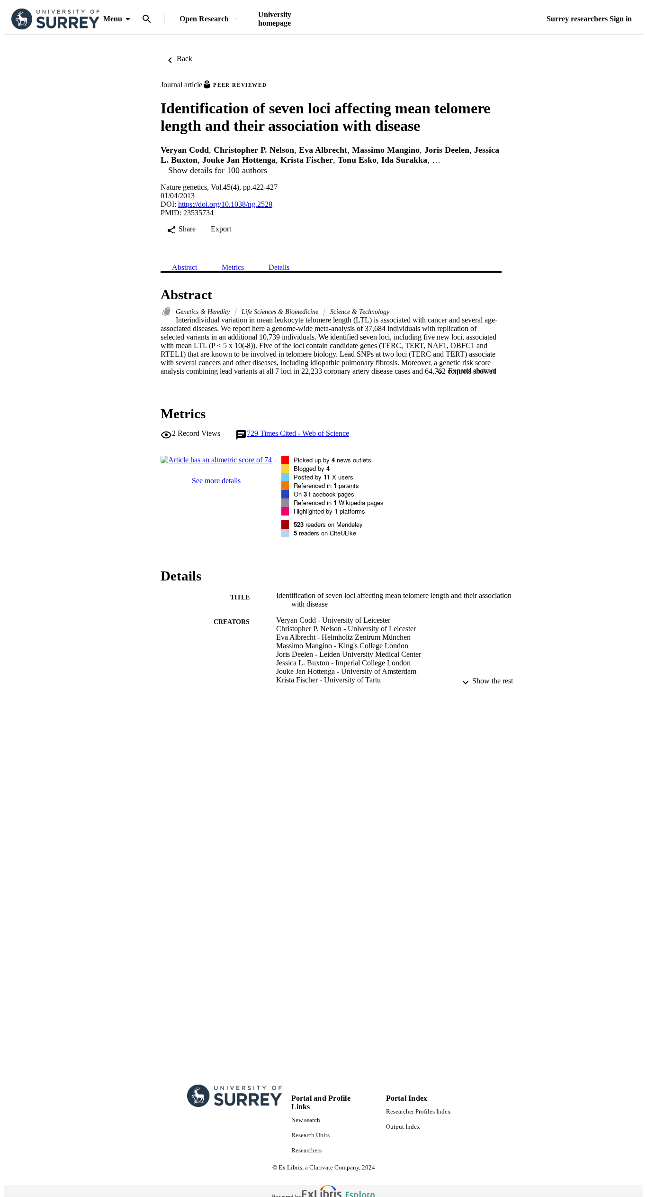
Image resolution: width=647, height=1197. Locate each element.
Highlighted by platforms (329, 511)
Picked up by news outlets (332, 459)
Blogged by (312, 468)
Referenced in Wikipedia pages (339, 502)
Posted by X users (323, 476)
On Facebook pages (324, 493)
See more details (216, 481)
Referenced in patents (326, 485)
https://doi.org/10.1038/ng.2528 (225, 204)
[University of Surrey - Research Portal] (55, 19)
